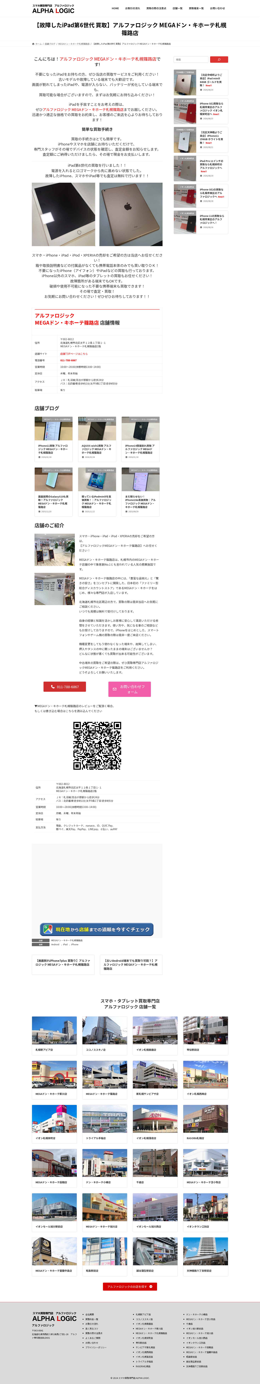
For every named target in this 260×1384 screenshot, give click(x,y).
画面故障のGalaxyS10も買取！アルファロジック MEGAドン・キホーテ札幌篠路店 (53, 502)
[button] (65, 687)
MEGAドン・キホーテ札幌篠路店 (66, 940)
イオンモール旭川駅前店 (49, 1226)
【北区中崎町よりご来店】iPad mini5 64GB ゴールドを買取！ (211, 80)
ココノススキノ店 (96, 1049)
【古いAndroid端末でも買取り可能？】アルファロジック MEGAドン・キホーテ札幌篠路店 (130, 964)
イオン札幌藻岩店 (146, 1138)
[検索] (219, 59)
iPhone (74, 944)
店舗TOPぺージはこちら (74, 353)
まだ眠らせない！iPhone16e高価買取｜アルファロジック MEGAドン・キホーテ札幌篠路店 (140, 502)
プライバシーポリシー (96, 1347)
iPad (65, 944)
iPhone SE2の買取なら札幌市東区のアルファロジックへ (212, 193)
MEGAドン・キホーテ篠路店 (101, 1094)
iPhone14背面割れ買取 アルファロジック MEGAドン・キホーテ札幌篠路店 (140, 449)
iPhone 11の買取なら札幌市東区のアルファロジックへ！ (212, 219)
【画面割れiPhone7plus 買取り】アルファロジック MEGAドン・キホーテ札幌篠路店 (63, 962)
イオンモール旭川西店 (148, 1226)
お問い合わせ (91, 1342)
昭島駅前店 (92, 1270)
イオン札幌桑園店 (146, 1049)
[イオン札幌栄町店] (185, 119)
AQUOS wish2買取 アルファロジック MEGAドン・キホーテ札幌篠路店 (96, 449)
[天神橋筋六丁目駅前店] (185, 85)
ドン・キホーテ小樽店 (98, 1182)
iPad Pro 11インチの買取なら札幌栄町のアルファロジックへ (211, 166)
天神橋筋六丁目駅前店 (199, 1270)
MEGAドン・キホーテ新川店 (51, 1094)
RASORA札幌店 (195, 1138)
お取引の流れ (91, 1323)
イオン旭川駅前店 (194, 1328)
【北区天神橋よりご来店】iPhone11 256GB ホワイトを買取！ (211, 137)
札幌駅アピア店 (44, 1049)
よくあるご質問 (92, 1337)
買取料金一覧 (91, 1319)
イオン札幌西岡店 (197, 1094)
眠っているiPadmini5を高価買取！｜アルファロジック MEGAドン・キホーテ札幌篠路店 (96, 502)
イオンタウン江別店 (198, 1226)
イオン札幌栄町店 (45, 1138)
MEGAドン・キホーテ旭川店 (101, 1226)
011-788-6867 (68, 360)
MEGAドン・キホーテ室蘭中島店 (54, 1270)
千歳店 (140, 1182)
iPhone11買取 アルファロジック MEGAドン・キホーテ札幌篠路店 (53, 449)
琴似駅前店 (193, 1049)
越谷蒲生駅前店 (145, 1270)
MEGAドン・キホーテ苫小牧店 (204, 1182)
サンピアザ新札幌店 (145, 1347)
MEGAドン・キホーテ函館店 (51, 1182)
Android (55, 944)
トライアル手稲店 (96, 1138)
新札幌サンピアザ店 (147, 1094)
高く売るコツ (91, 1328)
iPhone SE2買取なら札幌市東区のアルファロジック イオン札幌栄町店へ (212, 109)
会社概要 (89, 1314)
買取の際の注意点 (93, 1333)
